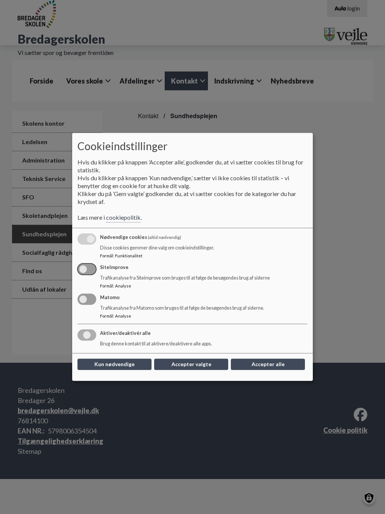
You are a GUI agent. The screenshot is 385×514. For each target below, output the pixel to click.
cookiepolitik (123, 217)
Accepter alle (268, 364)
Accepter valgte (191, 364)
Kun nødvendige (114, 364)
